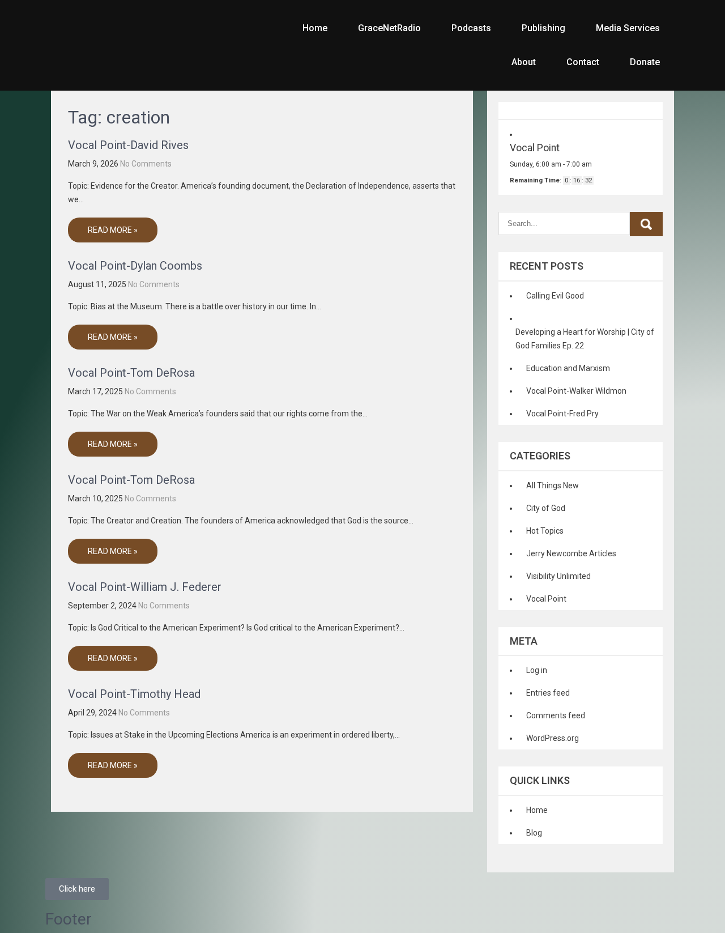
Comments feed (555, 715)
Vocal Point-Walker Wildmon (576, 390)
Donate (645, 62)
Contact (582, 62)
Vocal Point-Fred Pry (562, 413)
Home (314, 28)
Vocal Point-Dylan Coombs (135, 265)
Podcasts (471, 28)
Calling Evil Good (555, 295)
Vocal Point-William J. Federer (144, 587)
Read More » (113, 230)
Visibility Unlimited (558, 576)
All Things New (552, 485)
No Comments (146, 163)
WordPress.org (552, 738)
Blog (534, 832)
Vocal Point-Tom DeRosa (131, 373)
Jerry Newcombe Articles (571, 553)
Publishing (543, 28)
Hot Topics (545, 530)
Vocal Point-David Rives (128, 145)
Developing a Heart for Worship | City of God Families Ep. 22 (584, 338)
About (523, 62)
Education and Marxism (568, 368)
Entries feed (548, 692)
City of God (545, 508)
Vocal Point (546, 598)
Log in (536, 670)
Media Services (628, 28)
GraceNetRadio (389, 28)
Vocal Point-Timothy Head (134, 694)
